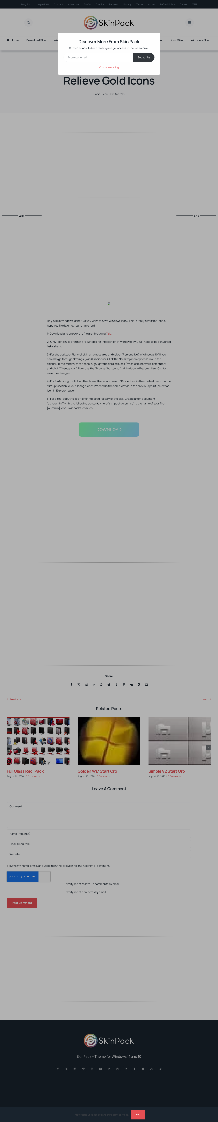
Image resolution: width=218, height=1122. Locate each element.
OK (137, 1114)
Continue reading (109, 67)
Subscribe (143, 57)
